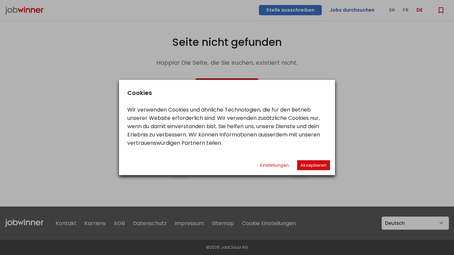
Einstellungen (274, 165)
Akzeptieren (313, 165)
